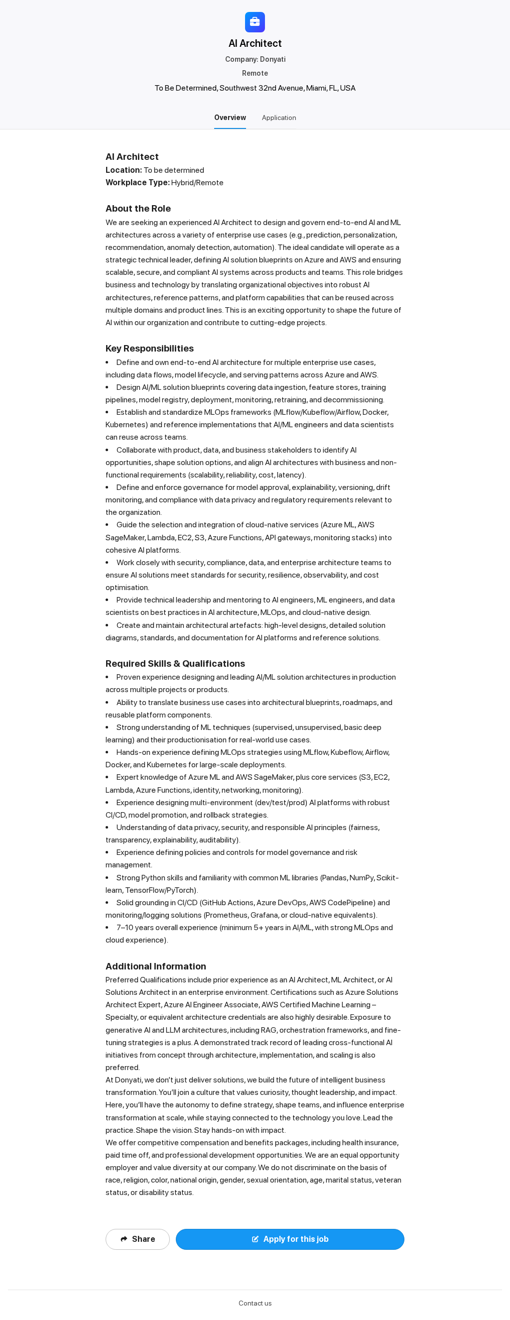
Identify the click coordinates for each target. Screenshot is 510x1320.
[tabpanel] (255, 709)
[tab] (230, 117)
